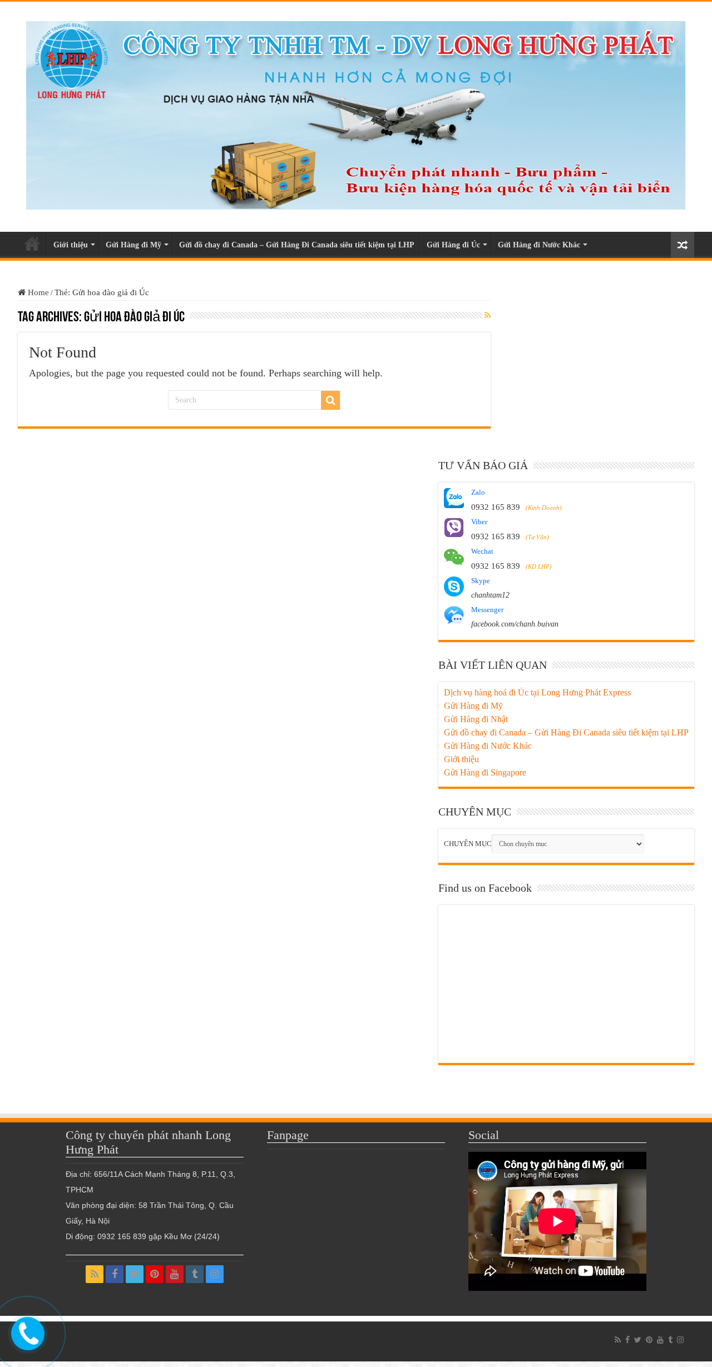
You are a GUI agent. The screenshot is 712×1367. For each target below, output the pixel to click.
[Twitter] (135, 1274)
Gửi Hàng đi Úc (453, 245)
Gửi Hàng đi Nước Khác (539, 245)
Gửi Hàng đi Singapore (485, 772)
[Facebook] (114, 1274)
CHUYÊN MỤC (468, 843)
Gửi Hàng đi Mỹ (133, 245)
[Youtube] (175, 1274)
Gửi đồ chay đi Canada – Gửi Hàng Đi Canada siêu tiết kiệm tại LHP (296, 245)
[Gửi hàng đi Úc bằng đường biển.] (356, 113)
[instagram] (215, 1274)
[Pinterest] (155, 1274)
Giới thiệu (70, 245)
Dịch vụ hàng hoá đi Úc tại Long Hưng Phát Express (537, 692)
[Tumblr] (195, 1274)
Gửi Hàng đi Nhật (476, 719)
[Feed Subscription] (487, 315)
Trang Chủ (32, 243)
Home (37, 292)
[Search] (330, 400)
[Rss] (94, 1274)
